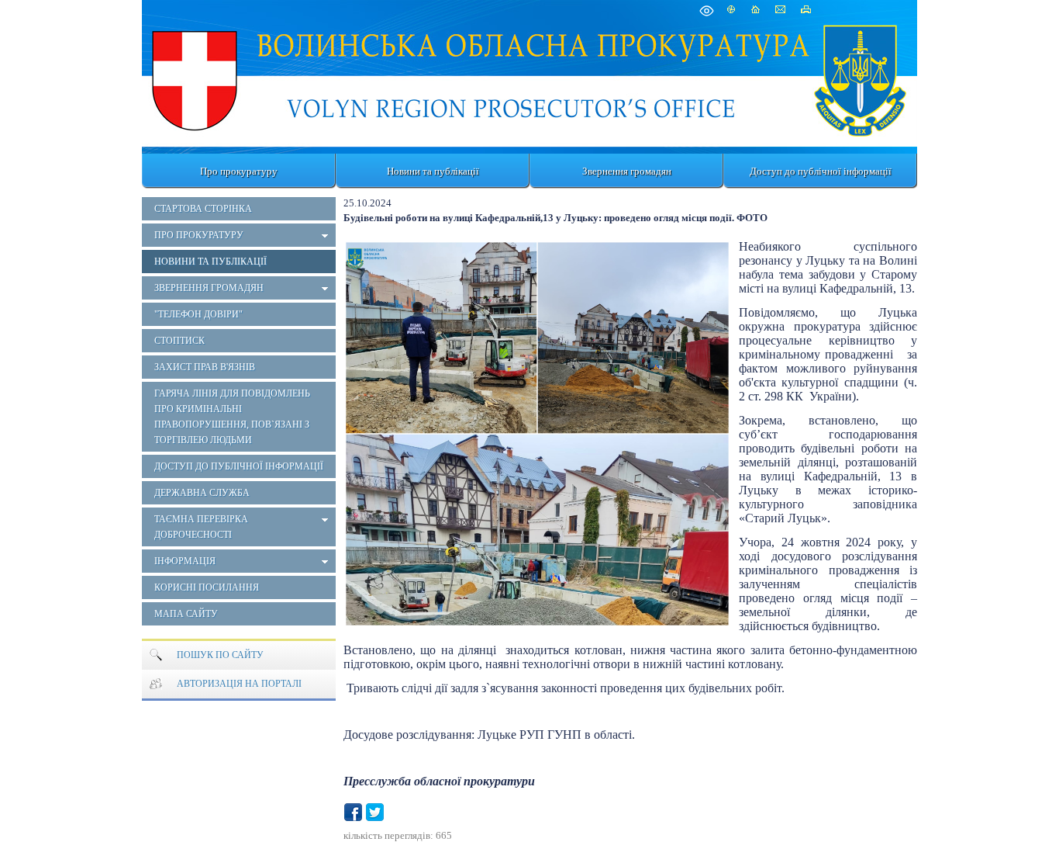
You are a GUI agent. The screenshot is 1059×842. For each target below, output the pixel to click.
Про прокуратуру (239, 171)
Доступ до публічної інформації (821, 171)
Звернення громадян (626, 171)
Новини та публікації (433, 171)
